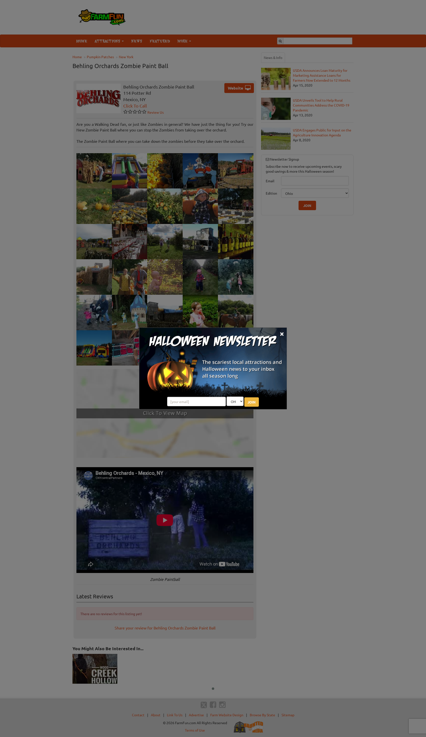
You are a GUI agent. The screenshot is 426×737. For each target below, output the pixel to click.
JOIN (252, 402)
